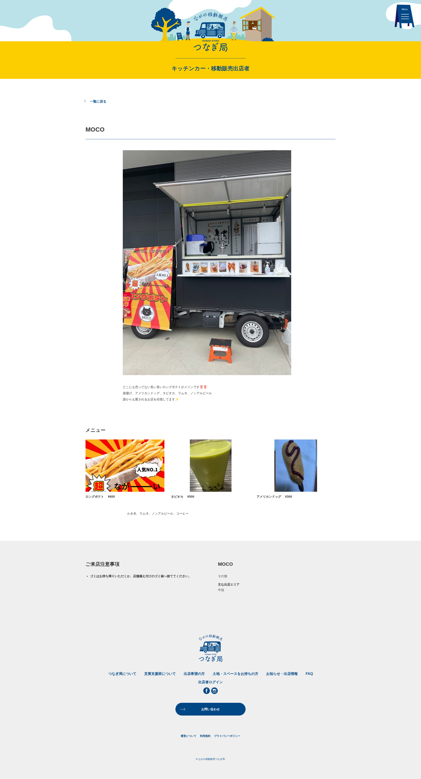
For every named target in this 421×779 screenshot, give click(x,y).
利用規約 (205, 735)
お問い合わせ (210, 709)
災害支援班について (160, 674)
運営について (188, 735)
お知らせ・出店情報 (282, 674)
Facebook (206, 690)
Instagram (214, 690)
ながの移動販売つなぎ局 (210, 32)
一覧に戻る (98, 101)
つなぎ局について (122, 674)
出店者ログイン (210, 682)
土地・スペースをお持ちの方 (235, 674)
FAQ (309, 674)
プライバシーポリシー (227, 735)
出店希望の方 (194, 674)
